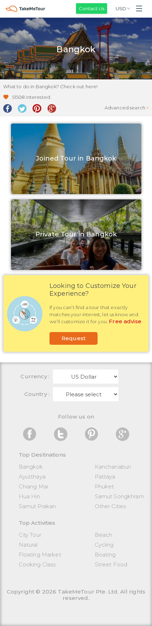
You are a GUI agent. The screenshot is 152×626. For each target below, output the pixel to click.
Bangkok (31, 466)
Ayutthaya (32, 476)
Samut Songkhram (119, 496)
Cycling (104, 544)
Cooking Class (37, 564)
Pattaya (105, 476)
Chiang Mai (33, 486)
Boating (105, 554)
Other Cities (110, 506)
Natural (28, 544)
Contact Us (91, 8)
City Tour (30, 534)
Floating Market (40, 554)
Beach (103, 534)
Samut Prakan (37, 506)
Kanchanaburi (113, 466)
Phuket (104, 486)
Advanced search (127, 107)
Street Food (111, 564)
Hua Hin (29, 496)
